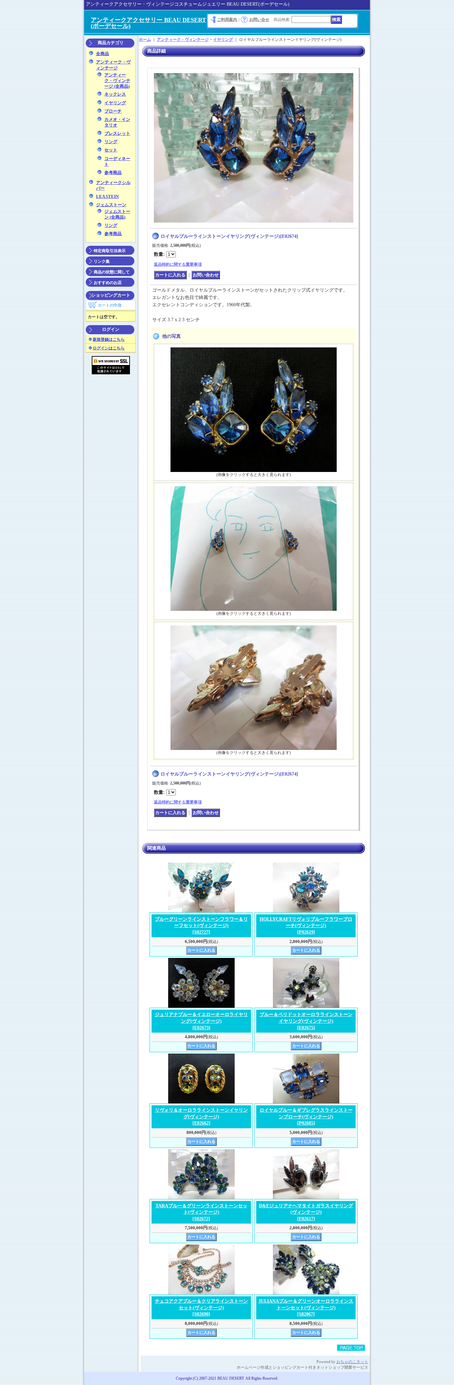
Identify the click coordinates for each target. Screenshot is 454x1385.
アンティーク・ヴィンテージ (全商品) (117, 80)
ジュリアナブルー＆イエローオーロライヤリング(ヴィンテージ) (201, 1021)
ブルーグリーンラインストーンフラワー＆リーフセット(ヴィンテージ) (201, 926)
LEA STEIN (107, 196)
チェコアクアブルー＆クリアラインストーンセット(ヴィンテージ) (201, 1308)
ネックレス (115, 94)
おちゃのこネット (352, 1361)
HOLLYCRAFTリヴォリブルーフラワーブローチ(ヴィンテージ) (306, 926)
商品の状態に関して (112, 272)
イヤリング (115, 102)
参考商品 (113, 172)
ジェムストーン (111, 204)
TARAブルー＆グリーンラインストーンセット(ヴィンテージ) (201, 1212)
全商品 (102, 53)
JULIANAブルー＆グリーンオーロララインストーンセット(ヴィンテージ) (306, 1308)
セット (110, 149)
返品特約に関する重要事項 (178, 264)
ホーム (145, 39)
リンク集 (102, 261)
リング (110, 141)
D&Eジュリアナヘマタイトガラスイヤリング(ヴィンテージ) (306, 1212)
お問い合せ (259, 19)
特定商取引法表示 (110, 250)
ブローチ (113, 111)
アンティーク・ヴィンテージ (183, 39)
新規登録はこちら (109, 339)
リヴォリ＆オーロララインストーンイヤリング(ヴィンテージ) (201, 1117)
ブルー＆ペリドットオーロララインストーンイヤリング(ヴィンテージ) (306, 1021)
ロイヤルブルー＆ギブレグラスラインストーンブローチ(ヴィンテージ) (306, 1117)
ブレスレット (117, 133)
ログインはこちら (109, 348)
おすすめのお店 (108, 282)
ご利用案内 (227, 19)
